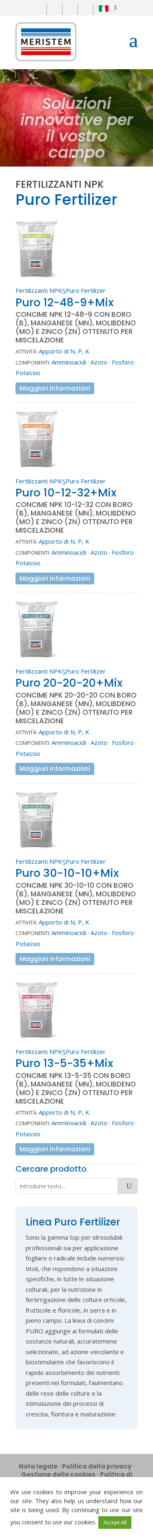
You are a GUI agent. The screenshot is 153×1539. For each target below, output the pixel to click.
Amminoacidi (68, 362)
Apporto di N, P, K (64, 351)
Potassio (28, 373)
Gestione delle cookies (58, 1474)
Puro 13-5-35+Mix (64, 1063)
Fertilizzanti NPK (39, 290)
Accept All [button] (114, 1522)
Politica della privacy (96, 1466)
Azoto (99, 362)
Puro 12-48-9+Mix (64, 302)
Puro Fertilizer (86, 290)
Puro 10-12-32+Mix (66, 492)
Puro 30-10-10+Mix (67, 872)
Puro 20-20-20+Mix (69, 682)
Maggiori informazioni (55, 388)
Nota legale (38, 1466)
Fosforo (123, 362)
